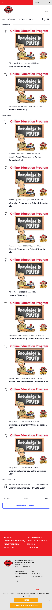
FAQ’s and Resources (37, 541)
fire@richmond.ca (36, 576)
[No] (49, 600)
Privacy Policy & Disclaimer (26, 605)
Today (26, 498)
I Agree (26, 600)
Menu (46, 11)
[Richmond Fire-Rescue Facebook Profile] (2, 2)
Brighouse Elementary (19, 66)
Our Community (34, 537)
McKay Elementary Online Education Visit (28, 381)
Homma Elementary (18, 109)
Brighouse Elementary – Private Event (27, 487)
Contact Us (32, 548)
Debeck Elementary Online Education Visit (29, 338)
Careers (31, 544)
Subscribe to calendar (25, 505)
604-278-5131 (35, 573)
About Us (8, 537)
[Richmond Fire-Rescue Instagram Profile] (4, 2)
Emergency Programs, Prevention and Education (14, 544)
